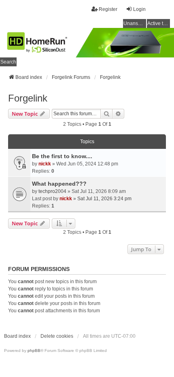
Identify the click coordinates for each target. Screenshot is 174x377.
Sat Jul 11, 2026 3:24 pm (104, 198)
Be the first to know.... (62, 156)
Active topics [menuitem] (158, 23)
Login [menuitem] (139, 9)
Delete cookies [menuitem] (56, 336)
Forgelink (27, 98)
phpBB (34, 350)
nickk (44, 164)
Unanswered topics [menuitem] (134, 23)
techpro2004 (52, 191)
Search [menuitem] (8, 62)
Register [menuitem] (108, 9)
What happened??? (59, 183)
